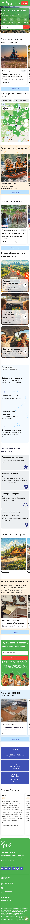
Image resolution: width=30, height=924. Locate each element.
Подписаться (15, 658)
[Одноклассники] (21, 869)
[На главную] (8, 3)
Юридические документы (7, 860)
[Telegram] (6, 869)
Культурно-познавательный (21, 100)
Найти (26, 27)
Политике (12, 669)
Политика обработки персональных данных (12, 855)
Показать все (15, 88)
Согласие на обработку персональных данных (13, 858)
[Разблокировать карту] (26, 108)
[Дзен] (9, 869)
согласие (9, 661)
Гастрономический (6, 100)
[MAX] (17, 869)
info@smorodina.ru (6, 900)
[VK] (2, 869)
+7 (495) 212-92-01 (6, 897)
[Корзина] (19, 3)
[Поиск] (15, 3)
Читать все (15, 632)
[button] (4, 104)
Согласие (20, 665)
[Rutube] (13, 869)
